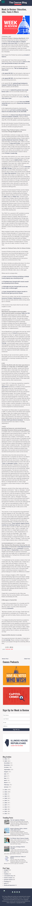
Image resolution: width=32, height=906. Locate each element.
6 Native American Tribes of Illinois (18, 857)
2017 (5, 805)
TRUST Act (16, 196)
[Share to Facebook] (11, 647)
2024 (5, 789)
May (5, 778)
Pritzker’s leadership (11, 153)
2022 (5, 794)
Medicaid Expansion (9, 885)
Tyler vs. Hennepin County (9, 463)
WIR (12, 649)
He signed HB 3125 (8, 78)
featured (8, 649)
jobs (5, 872)
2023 (5, 792)
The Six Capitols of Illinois (17, 820)
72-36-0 (14, 333)
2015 (5, 809)
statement (10, 608)
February (6, 784)
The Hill (4, 343)
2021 (5, 796)
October (6, 767)
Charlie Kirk (15, 550)
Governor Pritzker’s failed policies (12, 298)
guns (5, 883)
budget (6, 870)
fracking (6, 881)
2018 (5, 802)
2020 (5, 798)
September (7, 769)
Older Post (27, 658)
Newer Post (5, 658)
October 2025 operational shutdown (12, 420)
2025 (5, 761)
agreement (5, 386)
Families (6, 874)
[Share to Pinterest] (12, 647)
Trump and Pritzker (14, 143)
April (5, 780)
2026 (5, 759)
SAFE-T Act (7, 196)
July (5, 774)
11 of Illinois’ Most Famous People (19, 838)
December (7, 763)
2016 (5, 807)
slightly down (18, 160)
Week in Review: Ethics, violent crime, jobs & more (18, 829)
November (7, 765)
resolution (20, 548)
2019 (5, 800)
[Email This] (6, 647)
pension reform (8, 879)
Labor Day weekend (10, 173)
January (6, 787)
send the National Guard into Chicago (13, 140)
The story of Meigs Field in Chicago (17, 847)
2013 (5, 813)
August (6, 771)
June (5, 776)
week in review (8, 877)
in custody (7, 640)
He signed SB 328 (8, 73)
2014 (5, 811)
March (6, 782)
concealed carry (8, 875)
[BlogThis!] (7, 647)
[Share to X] (9, 647)
